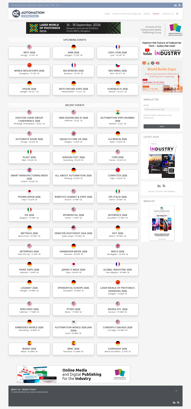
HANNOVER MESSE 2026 (73, 251)
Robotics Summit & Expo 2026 (73, 196)
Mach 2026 (117, 251)
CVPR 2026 (117, 157)
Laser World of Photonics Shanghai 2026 (117, 289)
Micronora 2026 (73, 70)
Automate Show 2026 (29, 139)
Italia (52, 5)
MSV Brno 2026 (117, 70)
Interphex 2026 (29, 251)
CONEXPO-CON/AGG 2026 (117, 327)
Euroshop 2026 (117, 348)
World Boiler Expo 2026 (29, 70)
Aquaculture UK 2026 (73, 139)
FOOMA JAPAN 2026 (29, 196)
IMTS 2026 (29, 52)
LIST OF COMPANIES (20, 394)
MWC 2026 (73, 348)
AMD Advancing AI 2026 (73, 117)
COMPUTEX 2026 (117, 175)
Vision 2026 (29, 88)
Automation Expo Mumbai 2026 (117, 119)
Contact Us (168, 13)
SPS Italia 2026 (117, 196)
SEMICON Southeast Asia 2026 (73, 233)
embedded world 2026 (29, 327)
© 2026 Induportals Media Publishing (29, 392)
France (47, 5)
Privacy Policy (29, 389)
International (16, 5)
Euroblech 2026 (118, 88)
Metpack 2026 (29, 233)
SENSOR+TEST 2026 (73, 157)
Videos (147, 13)
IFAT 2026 (117, 233)
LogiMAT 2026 (29, 287)
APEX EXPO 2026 (29, 309)
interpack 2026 (117, 215)
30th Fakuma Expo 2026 (73, 88)
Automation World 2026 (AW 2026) (73, 329)
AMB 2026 (73, 52)
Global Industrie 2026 (117, 269)
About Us (15, 389)
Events (156, 13)
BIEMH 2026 (29, 348)
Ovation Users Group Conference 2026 (29, 119)
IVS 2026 (29, 215)
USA (57, 5)
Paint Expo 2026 (29, 269)
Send (162, 126)
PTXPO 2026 (73, 309)
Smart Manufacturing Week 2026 (29, 177)
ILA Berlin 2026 (117, 139)
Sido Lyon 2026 (117, 52)
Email (146, 105)
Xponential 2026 (73, 215)
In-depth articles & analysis (127, 13)
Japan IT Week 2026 (73, 269)
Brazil (24, 5)
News (107, 13)
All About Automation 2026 (73, 175)
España (40, 5)
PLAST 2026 (29, 157)
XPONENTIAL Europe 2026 (73, 287)
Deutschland (32, 5)
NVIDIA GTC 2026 (117, 309)
